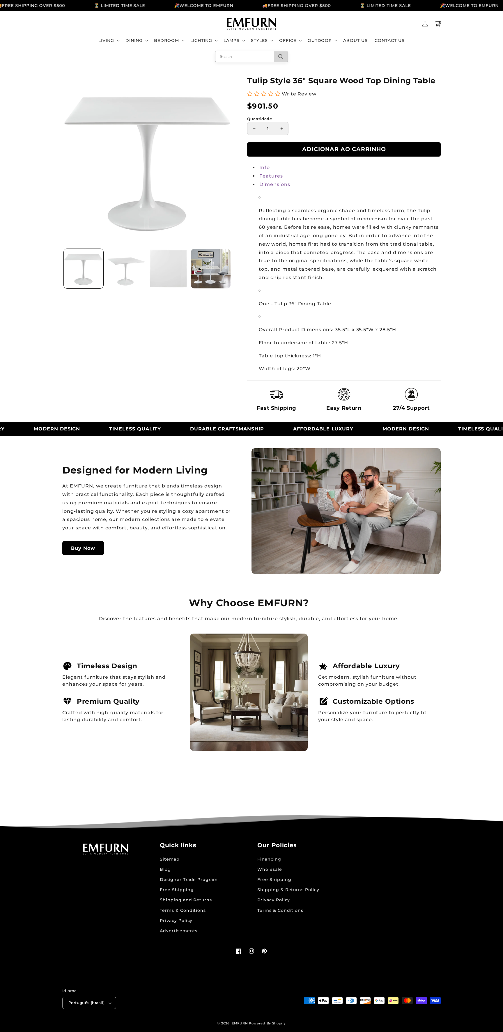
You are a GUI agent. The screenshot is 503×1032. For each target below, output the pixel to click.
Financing (269, 859)
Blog (165, 869)
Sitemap (170, 859)
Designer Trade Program (189, 879)
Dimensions (274, 184)
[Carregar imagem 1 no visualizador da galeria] (83, 268)
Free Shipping (177, 889)
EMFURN (240, 1023)
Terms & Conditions (183, 910)
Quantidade (259, 118)
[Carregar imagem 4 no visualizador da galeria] (211, 268)
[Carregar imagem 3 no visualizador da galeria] (168, 268)
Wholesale (269, 869)
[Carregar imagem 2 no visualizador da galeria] (126, 268)
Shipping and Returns (186, 899)
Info (264, 167)
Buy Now (83, 548)
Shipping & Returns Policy (288, 889)
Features (271, 176)
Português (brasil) (86, 1002)
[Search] (281, 56)
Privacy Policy (176, 920)
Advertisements (178, 930)
